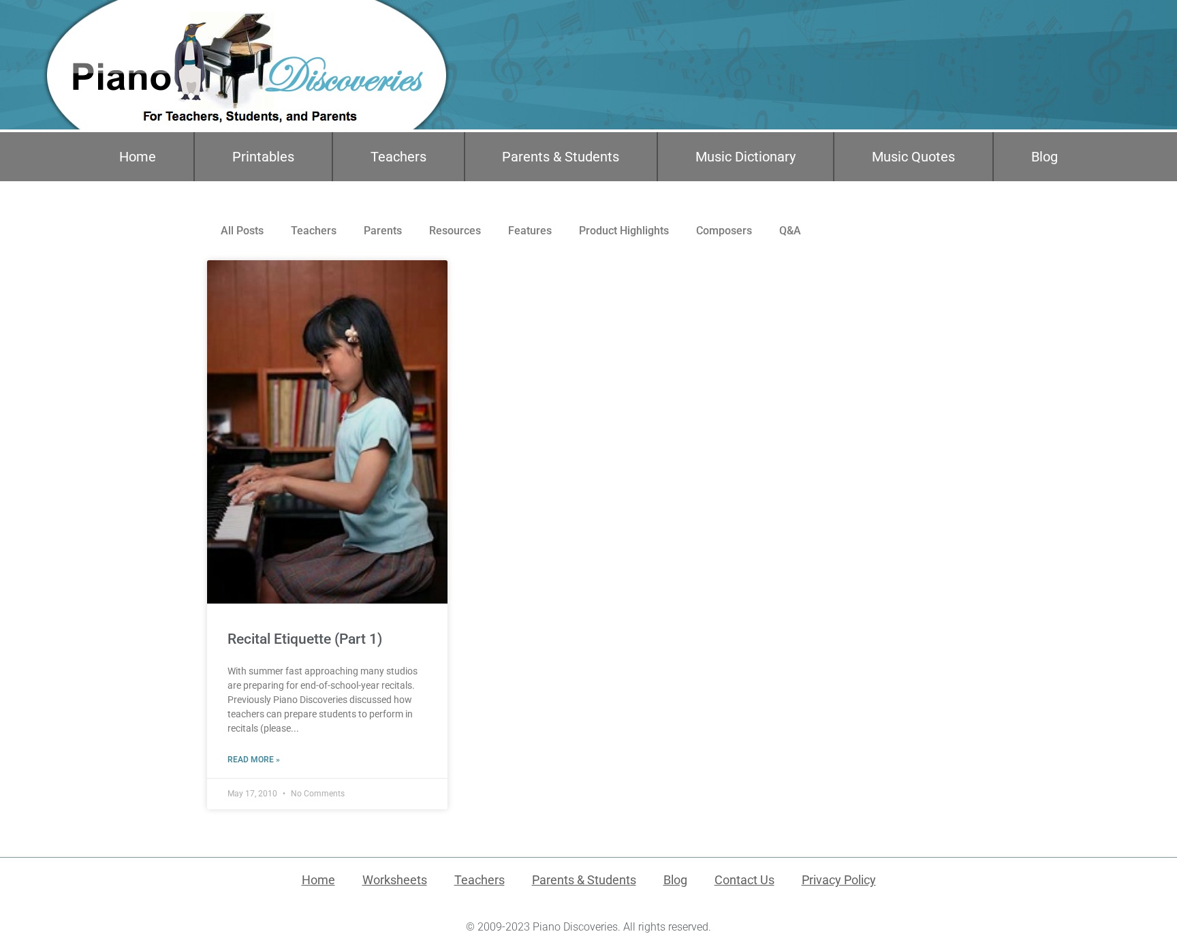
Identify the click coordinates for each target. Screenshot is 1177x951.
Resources (455, 230)
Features (530, 230)
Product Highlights (624, 230)
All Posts (242, 230)
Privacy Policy (839, 880)
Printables (263, 157)
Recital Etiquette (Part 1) (304, 639)
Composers (724, 230)
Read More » (253, 759)
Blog (1044, 157)
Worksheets (394, 880)
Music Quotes (913, 157)
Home (137, 157)
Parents (383, 230)
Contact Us (744, 880)
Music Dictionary (745, 157)
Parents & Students (560, 157)
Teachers (398, 157)
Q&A (790, 230)
